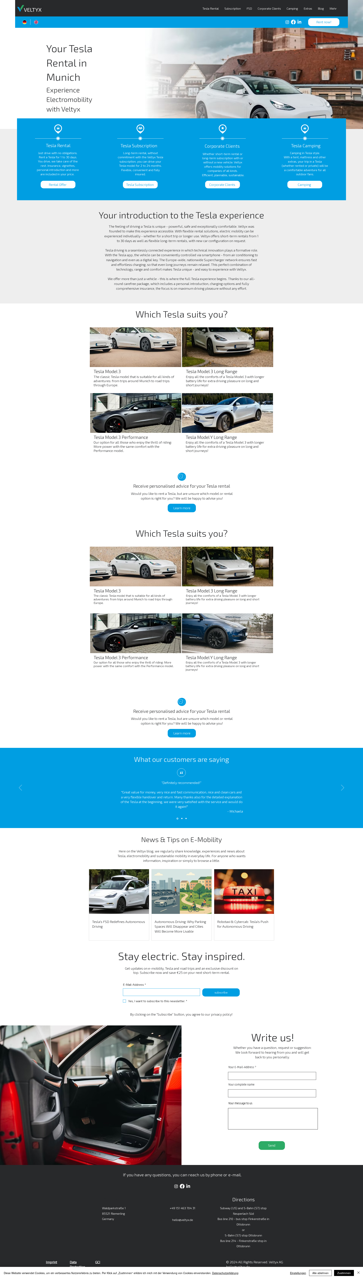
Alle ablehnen (320, 1273)
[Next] (342, 788)
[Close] (358, 1273)
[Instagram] (287, 22)
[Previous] (20, 788)
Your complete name (241, 1084)
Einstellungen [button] (298, 1273)
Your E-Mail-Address (241, 1067)
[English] (36, 22)
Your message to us (240, 1103)
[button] (323, 22)
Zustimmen (344, 1273)
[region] (135, 360)
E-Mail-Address (134, 984)
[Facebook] (293, 22)
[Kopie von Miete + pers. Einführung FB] (181, 818)
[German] (24, 22)
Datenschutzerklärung (225, 1273)
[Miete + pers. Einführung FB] (177, 818)
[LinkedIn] (299, 22)
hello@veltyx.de (182, 1220)
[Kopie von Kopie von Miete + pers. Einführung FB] (186, 818)
